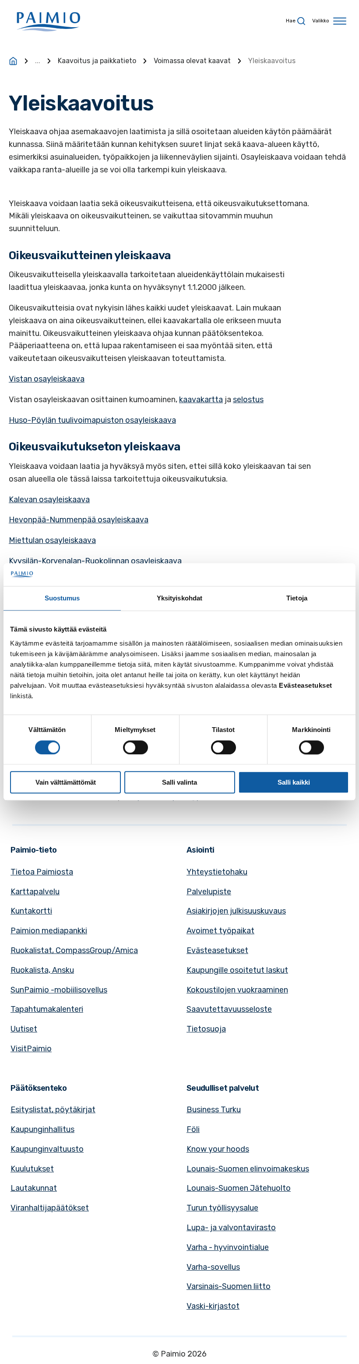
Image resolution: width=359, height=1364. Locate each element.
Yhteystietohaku (217, 872)
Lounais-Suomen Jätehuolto (239, 1188)
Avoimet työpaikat (220, 931)
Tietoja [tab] (296, 598)
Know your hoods (218, 1149)
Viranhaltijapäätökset (50, 1208)
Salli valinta (179, 782)
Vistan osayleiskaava (46, 379)
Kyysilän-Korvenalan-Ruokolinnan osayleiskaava (95, 561)
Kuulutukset (32, 1169)
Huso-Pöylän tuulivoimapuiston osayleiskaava (92, 420)
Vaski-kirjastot (213, 1306)
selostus (248, 399)
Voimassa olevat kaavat (192, 61)
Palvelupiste (209, 891)
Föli (193, 1129)
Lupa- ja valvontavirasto (231, 1227)
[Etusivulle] (13, 61)
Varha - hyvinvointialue (228, 1247)
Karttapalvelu (35, 891)
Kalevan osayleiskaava (49, 499)
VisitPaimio (31, 1048)
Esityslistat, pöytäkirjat (53, 1109)
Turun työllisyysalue (222, 1208)
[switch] (135, 747)
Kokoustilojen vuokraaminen (237, 990)
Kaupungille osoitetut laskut (237, 970)
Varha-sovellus (213, 1267)
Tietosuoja (206, 1029)
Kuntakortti (31, 911)
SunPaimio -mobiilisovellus (59, 990)
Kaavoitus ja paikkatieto (97, 61)
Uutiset (24, 1029)
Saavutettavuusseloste (229, 1009)
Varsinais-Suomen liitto (229, 1286)
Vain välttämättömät (65, 782)
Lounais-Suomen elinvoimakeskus (248, 1169)
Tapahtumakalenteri (47, 1009)
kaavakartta (201, 399)
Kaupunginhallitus (42, 1129)
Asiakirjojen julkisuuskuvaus (236, 911)
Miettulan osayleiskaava (52, 540)
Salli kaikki (294, 782)
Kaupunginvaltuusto (47, 1149)
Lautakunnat (34, 1188)
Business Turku (214, 1109)
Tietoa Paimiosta (42, 872)
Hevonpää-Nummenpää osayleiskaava (78, 520)
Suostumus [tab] (62, 598)
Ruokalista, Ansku (42, 970)
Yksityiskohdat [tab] (179, 598)
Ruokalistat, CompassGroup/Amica (74, 950)
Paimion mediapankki (49, 931)
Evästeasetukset (217, 950)
